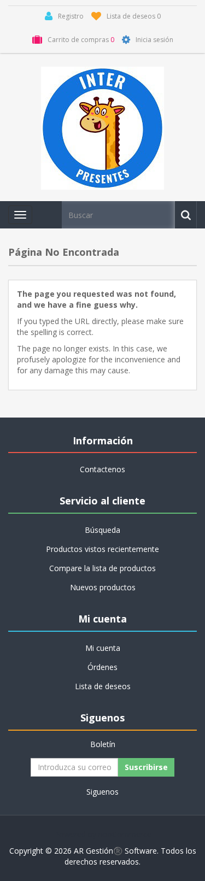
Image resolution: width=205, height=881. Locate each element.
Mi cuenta (102, 648)
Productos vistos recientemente (102, 549)
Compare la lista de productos (102, 568)
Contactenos (102, 469)
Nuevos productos (103, 587)
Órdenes (102, 667)
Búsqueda (102, 530)
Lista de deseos (103, 686)
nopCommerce (124, 834)
